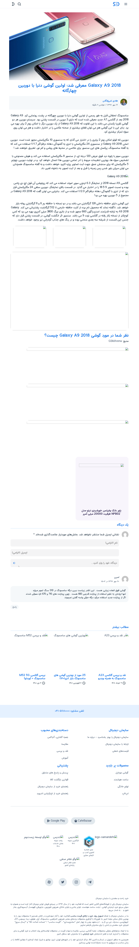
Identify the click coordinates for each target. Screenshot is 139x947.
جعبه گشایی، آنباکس (57, 737)
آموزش (65, 758)
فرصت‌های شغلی (120, 751)
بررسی (82, 930)
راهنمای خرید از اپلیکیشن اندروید (52, 793)
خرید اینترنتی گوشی (109, 907)
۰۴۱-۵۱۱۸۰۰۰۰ (62, 711)
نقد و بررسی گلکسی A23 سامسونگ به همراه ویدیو (112, 677)
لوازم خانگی (123, 786)
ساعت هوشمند (121, 779)
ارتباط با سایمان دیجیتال (116, 744)
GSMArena (115, 341)
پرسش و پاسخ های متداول (55, 773)
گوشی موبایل (122, 773)
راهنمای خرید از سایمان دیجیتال (53, 786)
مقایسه (64, 744)
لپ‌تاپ (125, 793)
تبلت (98, 907)
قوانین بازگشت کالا (59, 779)
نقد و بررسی (62, 751)
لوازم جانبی (76, 907)
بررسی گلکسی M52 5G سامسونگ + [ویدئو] (32, 677)
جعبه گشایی (91, 930)
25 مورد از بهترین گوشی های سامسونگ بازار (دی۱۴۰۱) (69, 677)
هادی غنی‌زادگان (110, 101)
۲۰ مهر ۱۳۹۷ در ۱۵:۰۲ (110, 581)
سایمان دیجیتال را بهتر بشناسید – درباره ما (107, 737)
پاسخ (15, 607)
